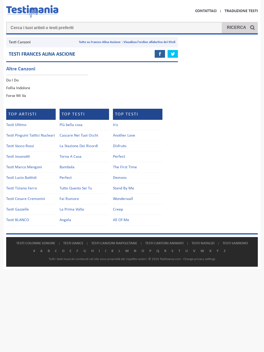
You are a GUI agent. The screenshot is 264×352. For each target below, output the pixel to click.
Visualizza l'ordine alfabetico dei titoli (149, 42)
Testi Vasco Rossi (20, 146)
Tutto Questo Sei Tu (76, 188)
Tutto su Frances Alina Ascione (100, 42)
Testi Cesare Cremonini (25, 199)
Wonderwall (123, 199)
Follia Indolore (18, 88)
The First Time (125, 167)
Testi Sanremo (235, 243)
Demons (120, 178)
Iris (115, 125)
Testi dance (73, 243)
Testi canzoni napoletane (114, 243)
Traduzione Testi (241, 11)
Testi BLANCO (17, 220)
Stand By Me (123, 188)
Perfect (66, 178)
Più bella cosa (71, 125)
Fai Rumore (69, 199)
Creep (118, 209)
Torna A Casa (70, 157)
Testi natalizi (203, 243)
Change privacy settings (199, 259)
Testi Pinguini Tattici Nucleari (30, 135)
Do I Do (12, 80)
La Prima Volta (72, 209)
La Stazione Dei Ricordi (79, 146)
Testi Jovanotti (18, 157)
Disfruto (119, 146)
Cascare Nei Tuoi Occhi (79, 135)
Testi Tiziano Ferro (21, 188)
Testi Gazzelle (17, 209)
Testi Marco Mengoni (24, 167)
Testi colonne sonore (35, 243)
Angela (65, 220)
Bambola (67, 167)
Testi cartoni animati (164, 243)
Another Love (124, 135)
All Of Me (121, 220)
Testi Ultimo (16, 125)
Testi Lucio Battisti (21, 178)
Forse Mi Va (16, 96)
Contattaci (206, 11)
